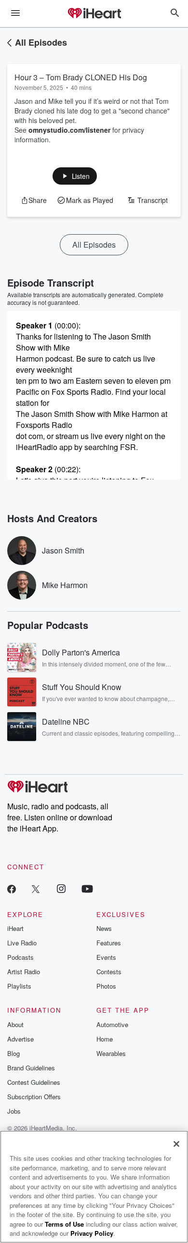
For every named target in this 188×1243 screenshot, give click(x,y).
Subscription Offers (34, 1096)
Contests (108, 971)
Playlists (19, 986)
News (104, 928)
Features (108, 942)
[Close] (176, 1144)
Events (106, 957)
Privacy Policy (91, 1233)
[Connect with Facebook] (11, 888)
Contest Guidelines (33, 1082)
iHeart (15, 928)
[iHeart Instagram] (61, 888)
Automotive (112, 1024)
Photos (106, 986)
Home (104, 1038)
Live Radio (22, 942)
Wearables (111, 1053)
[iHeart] (94, 14)
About (15, 1024)
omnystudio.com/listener (69, 130)
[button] (75, 176)
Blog (13, 1053)
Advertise (20, 1038)
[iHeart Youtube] (87, 888)
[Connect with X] (36, 888)
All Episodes (41, 42)
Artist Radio (23, 971)
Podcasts (20, 957)
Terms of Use (64, 1224)
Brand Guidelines (31, 1067)
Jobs (14, 1111)
